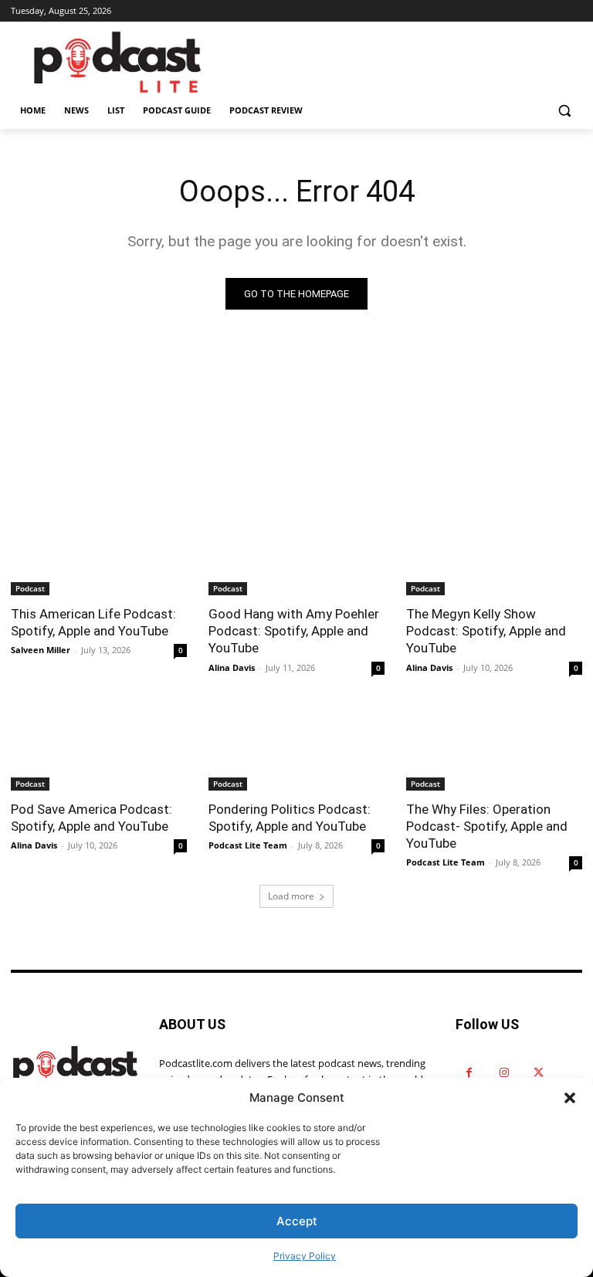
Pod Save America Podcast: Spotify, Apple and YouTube (91, 817)
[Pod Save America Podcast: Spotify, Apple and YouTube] (99, 747)
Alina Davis (231, 667)
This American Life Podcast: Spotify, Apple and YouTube (93, 622)
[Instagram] (503, 1072)
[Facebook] (469, 1072)
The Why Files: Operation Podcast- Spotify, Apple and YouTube (487, 826)
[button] (570, 1098)
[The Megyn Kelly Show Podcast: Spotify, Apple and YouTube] (494, 551)
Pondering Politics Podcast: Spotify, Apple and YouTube (289, 817)
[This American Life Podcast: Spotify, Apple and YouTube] (99, 551)
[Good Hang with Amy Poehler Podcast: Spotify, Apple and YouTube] (296, 551)
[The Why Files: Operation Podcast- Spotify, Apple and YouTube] (494, 747)
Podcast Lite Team (247, 845)
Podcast (30, 588)
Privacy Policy (304, 1256)
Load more (291, 896)
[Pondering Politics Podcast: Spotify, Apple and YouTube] (296, 747)
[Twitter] (538, 1072)
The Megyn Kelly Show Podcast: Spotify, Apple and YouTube (486, 630)
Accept (296, 1221)
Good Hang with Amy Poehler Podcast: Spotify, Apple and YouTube (293, 630)
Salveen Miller (40, 649)
